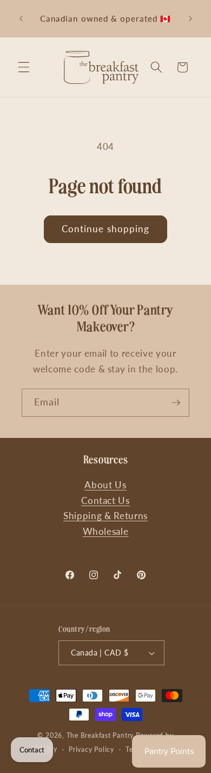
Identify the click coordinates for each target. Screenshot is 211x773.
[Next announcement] (190, 18)
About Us (105, 485)
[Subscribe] (176, 403)
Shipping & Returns (105, 515)
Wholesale (106, 531)
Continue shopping (106, 229)
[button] (24, 67)
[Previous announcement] (21, 18)
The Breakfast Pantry (100, 735)
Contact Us (105, 500)
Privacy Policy (91, 749)
